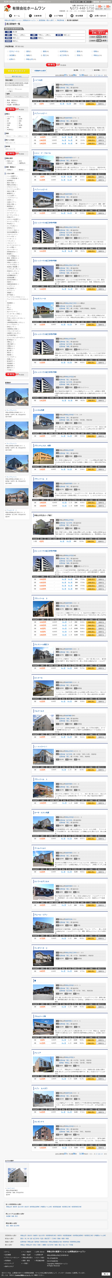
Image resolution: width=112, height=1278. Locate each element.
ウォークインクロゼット (16, 297)
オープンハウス (13, 215)
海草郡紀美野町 (35, 1207)
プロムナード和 (40, 1016)
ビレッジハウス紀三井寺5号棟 (45, 261)
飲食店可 (11, 361)
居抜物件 (11, 363)
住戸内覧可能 (12, 335)
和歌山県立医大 (28, 1257)
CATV (10, 309)
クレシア (37, 1053)
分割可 (10, 200)
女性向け (11, 228)
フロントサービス (13, 331)
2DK (20, 121)
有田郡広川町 (66, 1207)
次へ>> (100, 75)
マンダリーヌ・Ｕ (40, 948)
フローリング (12, 234)
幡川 (70, 715)
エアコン (11, 290)
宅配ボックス (12, 320)
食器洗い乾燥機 (13, 267)
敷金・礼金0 (27, 1255)
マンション (18, 89)
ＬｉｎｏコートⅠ (40, 746)
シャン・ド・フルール (42, 153)
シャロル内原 (39, 410)
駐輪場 (10, 254)
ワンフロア (11, 357)
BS (9, 307)
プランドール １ (40, 779)
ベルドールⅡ (39, 711)
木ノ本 (27, 1238)
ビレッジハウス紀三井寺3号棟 (45, 551)
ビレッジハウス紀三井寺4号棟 (45, 223)
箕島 (79, 51)
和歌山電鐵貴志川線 (55, 1242)
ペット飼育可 (12, 176)
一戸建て (10, 91)
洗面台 (10, 282)
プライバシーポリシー (12, 1257)
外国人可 (11, 217)
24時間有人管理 (13, 329)
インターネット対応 (14, 314)
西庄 (21, 1238)
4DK (20, 127)
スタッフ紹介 (40, 1257)
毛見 (72, 84)
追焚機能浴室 (12, 275)
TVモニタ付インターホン (16, 318)
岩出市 (26, 1207)
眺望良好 (11, 206)
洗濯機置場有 (12, 260)
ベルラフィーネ (40, 299)
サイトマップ (9, 1263)
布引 (72, 751)
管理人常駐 (11, 204)
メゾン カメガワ (40, 1088)
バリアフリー (12, 198)
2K (8, 121)
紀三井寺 (64, 55)
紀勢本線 (62, 87)
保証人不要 (11, 191)
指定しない (10, 161)
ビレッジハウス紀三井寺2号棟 (45, 334)
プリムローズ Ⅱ (11, 510)
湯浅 (28, 51)
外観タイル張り (13, 262)
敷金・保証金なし (12, 100)
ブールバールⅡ (40, 848)
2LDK (9, 123)
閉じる (106, 1274)
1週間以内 (22, 163)
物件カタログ (9, 1266)
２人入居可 (11, 195)
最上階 (10, 350)
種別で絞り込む (17, 76)
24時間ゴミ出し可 (13, 333)
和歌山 (98, 55)
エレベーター (12, 249)
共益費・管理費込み (13, 105)
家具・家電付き (13, 258)
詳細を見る (91, 104)
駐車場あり (11, 340)
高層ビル (11, 359)
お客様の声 (39, 1255)
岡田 (70, 118)
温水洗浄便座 (12, 279)
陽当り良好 (11, 183)
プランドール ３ (40, 598)
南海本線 (66, 1242)
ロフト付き (11, 236)
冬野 (72, 450)
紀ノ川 (65, 1245)
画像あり (10, 170)
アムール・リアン (40, 915)
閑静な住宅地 (12, 185)
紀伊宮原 (64, 51)
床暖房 (10, 292)
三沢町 (54, 1238)
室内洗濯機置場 (13, 232)
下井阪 (71, 1245)
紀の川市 (21, 1207)
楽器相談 (11, 180)
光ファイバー (12, 311)
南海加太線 (43, 1242)
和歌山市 (31, 59)
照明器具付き (12, 252)
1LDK (20, 119)
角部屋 (10, 355)
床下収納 (11, 295)
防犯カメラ (11, 327)
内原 (72, 414)
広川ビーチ (14, 51)
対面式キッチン (13, 271)
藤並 (46, 51)
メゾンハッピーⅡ (40, 189)
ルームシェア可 (13, 221)
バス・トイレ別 (13, 273)
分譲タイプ (11, 202)
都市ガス (11, 367)
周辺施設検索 (40, 1260)
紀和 (12, 59)
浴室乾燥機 (11, 277)
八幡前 (44, 1245)
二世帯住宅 (11, 208)
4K (8, 127)
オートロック (12, 316)
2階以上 (10, 342)
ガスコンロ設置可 (13, 219)
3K (20, 123)
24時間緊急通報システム (16, 322)
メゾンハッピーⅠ (40, 113)
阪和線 (61, 1063)
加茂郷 (12, 55)
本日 (20, 161)
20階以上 (11, 348)
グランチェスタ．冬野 (42, 446)
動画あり (22, 170)
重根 (58, 1238)
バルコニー (11, 243)
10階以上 (11, 346)
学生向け (11, 223)
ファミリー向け (13, 230)
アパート (10, 89)
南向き (10, 352)
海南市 (67, 118)
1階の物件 (11, 344)
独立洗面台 (11, 288)
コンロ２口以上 (13, 264)
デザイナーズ (12, 187)
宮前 (79, 55)
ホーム (7, 1252)
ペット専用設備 (13, 178)
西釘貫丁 (47, 1238)
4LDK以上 (10, 129)
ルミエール (38, 678)
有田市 (15, 1207)
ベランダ (11, 241)
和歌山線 (30, 1242)
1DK (8, 119)
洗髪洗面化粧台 (13, 284)
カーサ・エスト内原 (41, 812)
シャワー (11, 286)
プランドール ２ (40, 479)
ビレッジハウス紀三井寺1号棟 (45, 372)
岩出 (34, 1245)
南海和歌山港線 (75, 1242)
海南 (29, 55)
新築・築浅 (26, 1260)
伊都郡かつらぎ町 (46, 1207)
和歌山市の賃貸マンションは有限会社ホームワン (66, 1251)
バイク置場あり (13, 256)
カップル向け (12, 226)
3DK (8, 125)
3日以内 (9, 163)
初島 (96, 51)
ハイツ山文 (38, 80)
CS (9, 305)
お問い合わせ (40, 1252)
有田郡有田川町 (76, 1207)
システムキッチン (13, 269)
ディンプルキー (13, 324)
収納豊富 (11, 303)
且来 (70, 919)
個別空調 (11, 365)
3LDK (20, 125)
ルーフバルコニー (13, 245)
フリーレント (12, 210)
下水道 (10, 370)
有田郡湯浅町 (57, 1207)
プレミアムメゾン (11, 410)
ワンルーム (10, 117)
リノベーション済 (13, 189)
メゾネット (11, 239)
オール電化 (11, 247)
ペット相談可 (27, 1252)
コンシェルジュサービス (16, 337)
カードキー (11, 213)
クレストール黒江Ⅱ (41, 644)
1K (20, 117)
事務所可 (11, 193)
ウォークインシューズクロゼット (16, 300)
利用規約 (8, 1260)
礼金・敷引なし (12, 102)
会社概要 (8, 1255)
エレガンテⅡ (39, 1122)
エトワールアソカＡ (41, 881)
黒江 (46, 55)
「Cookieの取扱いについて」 (22, 1275)
